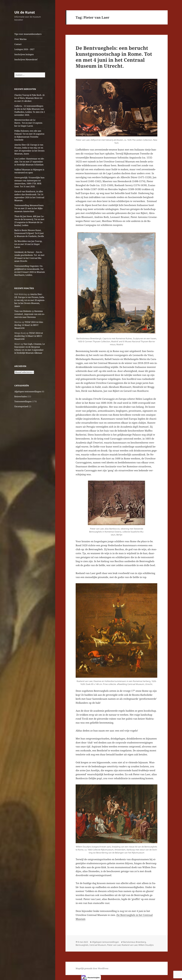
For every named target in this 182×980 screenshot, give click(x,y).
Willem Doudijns (146, 945)
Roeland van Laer (129, 945)
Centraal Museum (97, 945)
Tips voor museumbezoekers (27, 34)
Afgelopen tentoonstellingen (27, 391)
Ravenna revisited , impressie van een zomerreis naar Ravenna (29, 314)
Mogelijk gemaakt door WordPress (92, 968)
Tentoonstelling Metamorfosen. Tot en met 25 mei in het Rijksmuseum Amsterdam (29, 208)
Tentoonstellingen (22, 401)
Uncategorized (21, 406)
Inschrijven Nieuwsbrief (25, 59)
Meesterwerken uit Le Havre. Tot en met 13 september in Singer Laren (28, 123)
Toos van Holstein (22, 311)
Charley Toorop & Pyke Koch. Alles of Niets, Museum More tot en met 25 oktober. (29, 98)
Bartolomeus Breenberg (134, 942)
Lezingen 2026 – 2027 (24, 49)
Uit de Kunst (24, 12)
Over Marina (20, 39)
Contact (18, 44)
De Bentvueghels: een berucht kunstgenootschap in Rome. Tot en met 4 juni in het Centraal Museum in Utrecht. (114, 57)
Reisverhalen (20, 396)
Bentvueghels (82, 945)
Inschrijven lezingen (24, 54)
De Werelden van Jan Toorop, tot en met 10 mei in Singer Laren (28, 244)
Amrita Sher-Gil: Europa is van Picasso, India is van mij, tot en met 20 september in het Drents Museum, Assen (29, 300)
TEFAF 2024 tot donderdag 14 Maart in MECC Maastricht (28, 325)
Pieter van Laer (114, 945)
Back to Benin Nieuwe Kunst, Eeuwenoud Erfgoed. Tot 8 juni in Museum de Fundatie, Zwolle (29, 233)
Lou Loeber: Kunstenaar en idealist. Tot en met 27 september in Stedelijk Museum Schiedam (29, 161)
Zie (118, 915)
